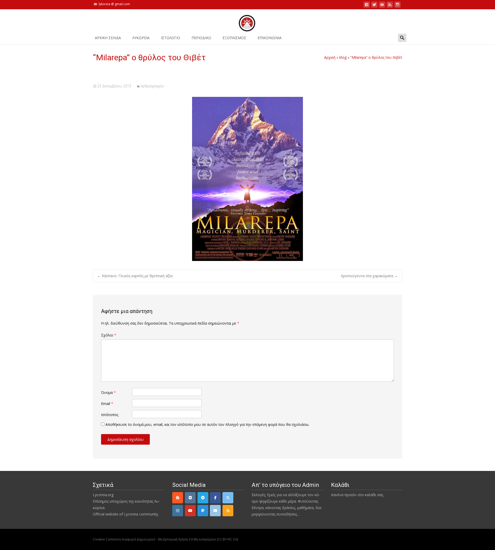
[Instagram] (177, 510)
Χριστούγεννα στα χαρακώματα (369, 275)
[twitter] (374, 5)
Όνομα (108, 392)
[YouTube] (190, 510)
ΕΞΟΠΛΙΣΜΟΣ (234, 37)
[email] (215, 510)
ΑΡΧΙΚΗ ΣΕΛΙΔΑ (108, 37)
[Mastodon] (202, 510)
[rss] (227, 510)
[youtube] (382, 5)
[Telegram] (202, 497)
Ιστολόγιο (170, 37)
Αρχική (329, 57)
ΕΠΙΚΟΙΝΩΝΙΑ (270, 37)
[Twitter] (227, 497)
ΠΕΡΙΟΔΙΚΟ (201, 37)
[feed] (390, 5)
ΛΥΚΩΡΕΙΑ (141, 37)
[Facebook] (215, 497)
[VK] (190, 497)
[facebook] (367, 5)
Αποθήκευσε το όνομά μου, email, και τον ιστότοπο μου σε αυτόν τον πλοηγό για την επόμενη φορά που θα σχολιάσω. (207, 424)
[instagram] (397, 5)
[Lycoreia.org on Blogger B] (177, 497)
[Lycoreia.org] (247, 20)
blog (342, 57)
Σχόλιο (108, 335)
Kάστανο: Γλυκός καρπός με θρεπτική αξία (134, 275)
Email (107, 403)
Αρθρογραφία (152, 85)
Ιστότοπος (109, 414)
